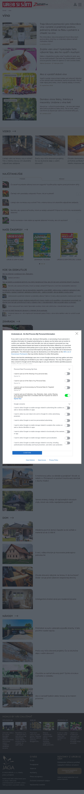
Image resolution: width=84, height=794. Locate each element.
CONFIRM (27, 453)
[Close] (77, 334)
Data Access (42, 460)
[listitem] (42, 369)
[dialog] (42, 397)
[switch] (67, 373)
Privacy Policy (53, 460)
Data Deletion (30, 460)
